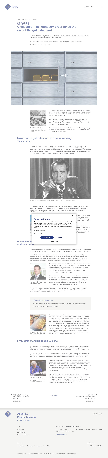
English (37, 215)
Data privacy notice (40, 230)
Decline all (61, 237)
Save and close (54, 241)
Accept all (47, 237)
